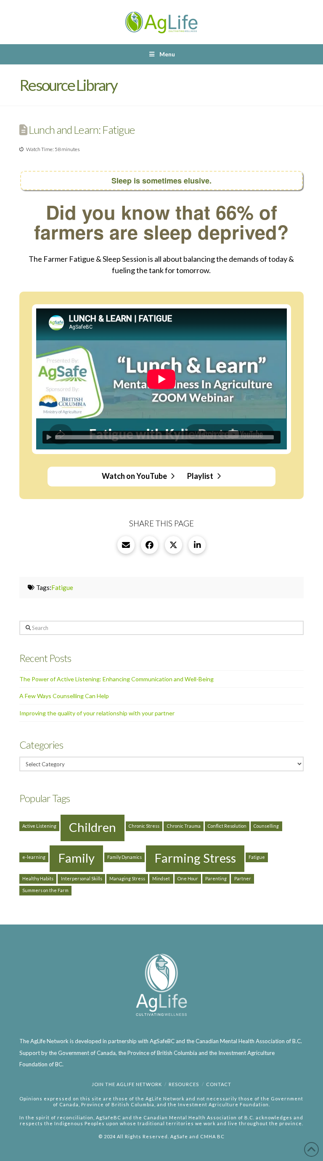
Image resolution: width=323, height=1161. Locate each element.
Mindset (161, 878)
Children (92, 827)
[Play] (48, 437)
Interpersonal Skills (81, 878)
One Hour (187, 878)
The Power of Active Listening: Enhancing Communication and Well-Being (116, 679)
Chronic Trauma (184, 826)
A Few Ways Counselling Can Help (64, 695)
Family (76, 857)
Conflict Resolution (227, 826)
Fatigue (62, 587)
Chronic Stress (144, 826)
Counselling (266, 826)
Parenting (216, 878)
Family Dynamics (124, 857)
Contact (218, 1084)
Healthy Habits (37, 878)
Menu (167, 54)
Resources (184, 1084)
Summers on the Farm (45, 890)
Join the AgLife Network (127, 1084)
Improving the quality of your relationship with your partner (97, 713)
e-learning (33, 857)
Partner (242, 878)
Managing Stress (127, 878)
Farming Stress (195, 857)
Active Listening (39, 826)
